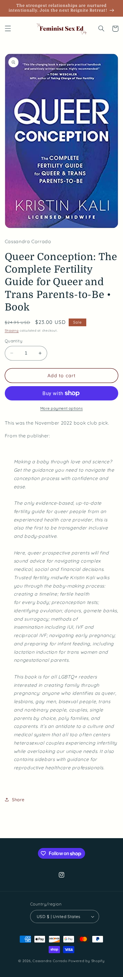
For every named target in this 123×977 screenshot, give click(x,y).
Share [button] (18, 799)
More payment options (61, 408)
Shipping (12, 330)
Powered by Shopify (86, 961)
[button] (8, 28)
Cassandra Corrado (50, 961)
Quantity (13, 340)
